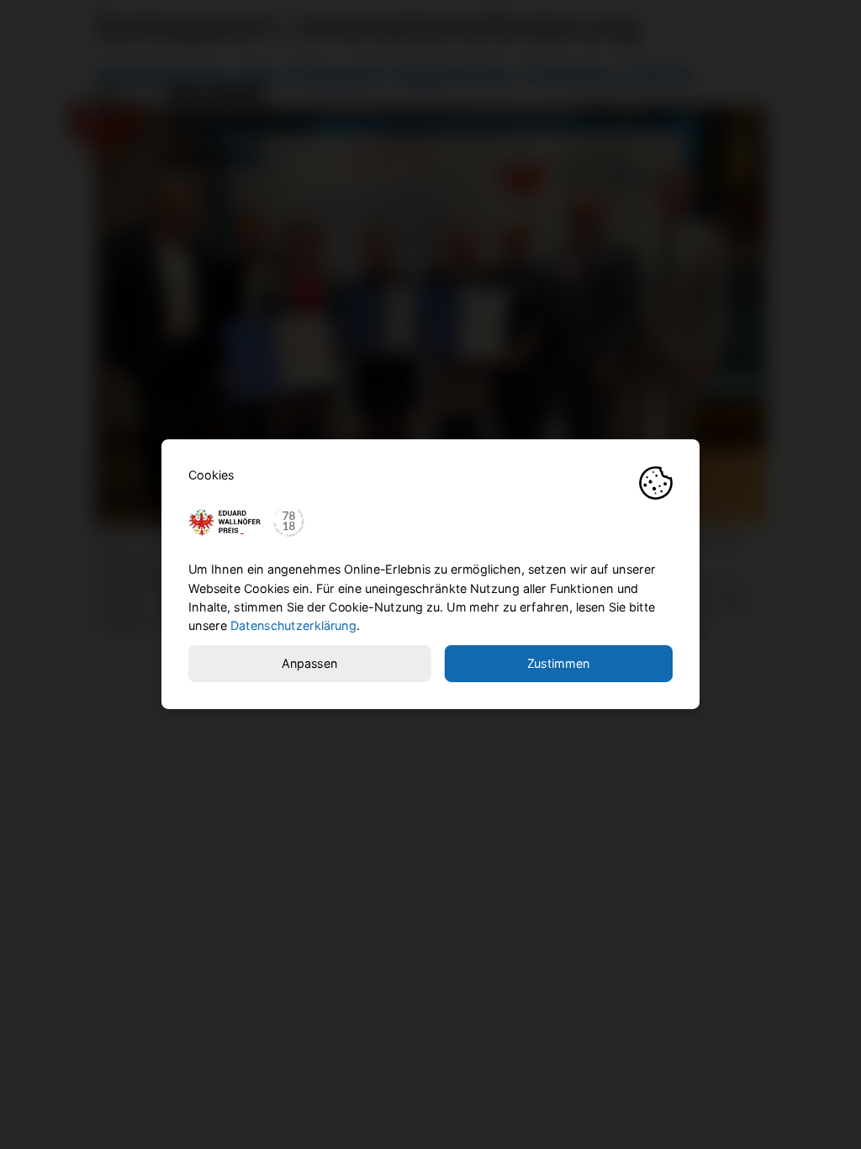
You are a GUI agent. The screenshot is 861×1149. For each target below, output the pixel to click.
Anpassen (309, 664)
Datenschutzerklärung (293, 626)
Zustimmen (558, 664)
